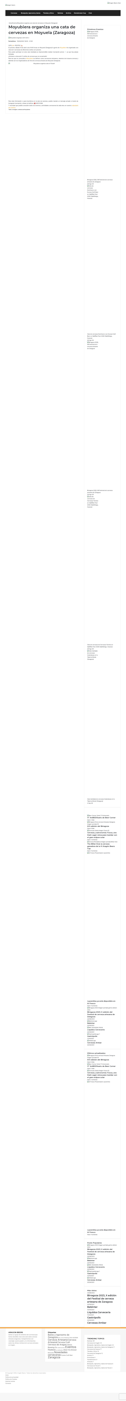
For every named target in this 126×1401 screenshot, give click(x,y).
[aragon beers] (10, 5)
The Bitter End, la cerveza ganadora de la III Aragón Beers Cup (101, 846)
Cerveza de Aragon (57, 1344)
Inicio (10, 23)
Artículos (90, 1361)
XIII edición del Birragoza (98, 826)
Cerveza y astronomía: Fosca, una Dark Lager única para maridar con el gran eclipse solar (102, 835)
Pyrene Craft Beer (67, 1355)
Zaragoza (54, 1357)
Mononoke (51, 1352)
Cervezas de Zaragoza (94, 1353)
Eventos (70, 1347)
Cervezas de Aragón (93, 1343)
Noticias (60, 13)
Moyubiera (63, 47)
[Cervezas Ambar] (91, 1040)
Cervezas (14, 13)
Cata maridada (73, 1337)
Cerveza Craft (64, 1342)
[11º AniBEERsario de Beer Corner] (98, 815)
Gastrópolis (92, 1036)
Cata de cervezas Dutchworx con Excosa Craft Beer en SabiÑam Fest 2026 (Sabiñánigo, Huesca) (101, 336)
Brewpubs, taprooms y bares (30, 13)
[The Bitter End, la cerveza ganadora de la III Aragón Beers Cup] (102, 842)
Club (90, 13)
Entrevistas (90, 1357)
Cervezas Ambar (94, 1043)
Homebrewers (91, 1359)
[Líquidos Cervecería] (95, 1027)
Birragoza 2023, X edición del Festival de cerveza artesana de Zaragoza (101, 1014)
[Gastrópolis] (93, 1034)
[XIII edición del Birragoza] (102, 824)
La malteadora (59, 1350)
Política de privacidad (11, 1377)
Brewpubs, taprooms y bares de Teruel (99, 1368)
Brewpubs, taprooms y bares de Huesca (99, 1363)
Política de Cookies (11, 1379)
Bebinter (91, 1023)
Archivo (68, 13)
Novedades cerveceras (57, 1353)
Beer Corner (61, 1337)
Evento (15, 23)
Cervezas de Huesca (93, 1349)
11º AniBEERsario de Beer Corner (101, 818)
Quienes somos (10, 1381)
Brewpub (66, 1337)
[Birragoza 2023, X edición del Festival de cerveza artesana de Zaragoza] (102, 1010)
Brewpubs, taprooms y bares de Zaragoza (100, 1347)
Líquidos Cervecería (96, 1030)
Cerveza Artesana (58, 1339)
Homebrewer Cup (80, 13)
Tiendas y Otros (48, 13)
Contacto (8, 1383)
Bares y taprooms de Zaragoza (58, 1336)
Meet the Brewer (70, 1350)
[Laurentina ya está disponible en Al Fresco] (102, 853)
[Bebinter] (92, 1021)
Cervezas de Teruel (93, 1366)
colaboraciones (61, 1347)
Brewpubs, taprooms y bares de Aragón (99, 1345)
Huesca (51, 1349)
